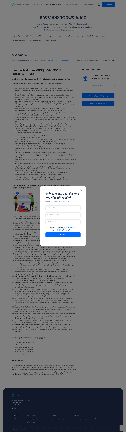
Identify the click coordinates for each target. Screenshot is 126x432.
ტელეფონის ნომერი (53, 216)
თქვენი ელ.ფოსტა (52, 223)
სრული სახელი (51, 209)
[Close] (81, 188)
